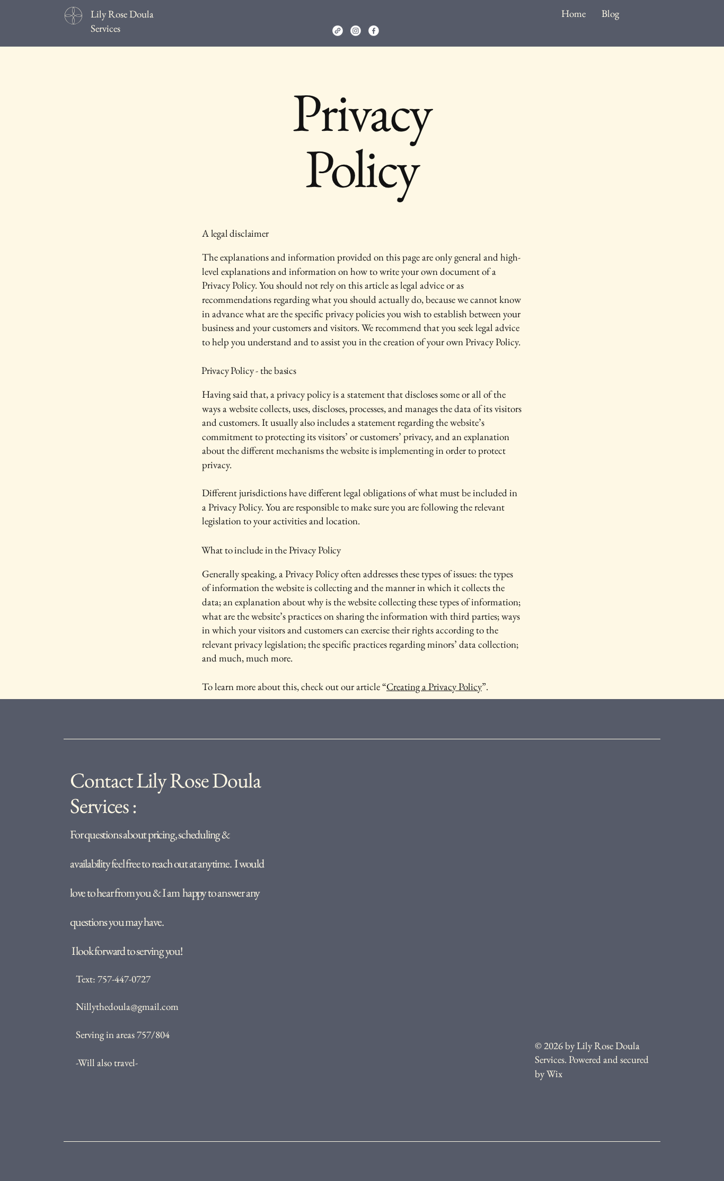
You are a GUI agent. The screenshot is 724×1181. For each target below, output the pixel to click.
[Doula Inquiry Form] (337, 30)
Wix (555, 1073)
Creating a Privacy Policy (434, 686)
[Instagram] (355, 30)
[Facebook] (373, 30)
